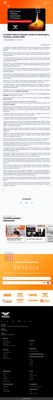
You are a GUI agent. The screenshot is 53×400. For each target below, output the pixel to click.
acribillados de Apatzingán (22, 91)
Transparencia (33, 384)
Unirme (44, 282)
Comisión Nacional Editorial (36, 354)
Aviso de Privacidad (26, 398)
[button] (51, 233)
